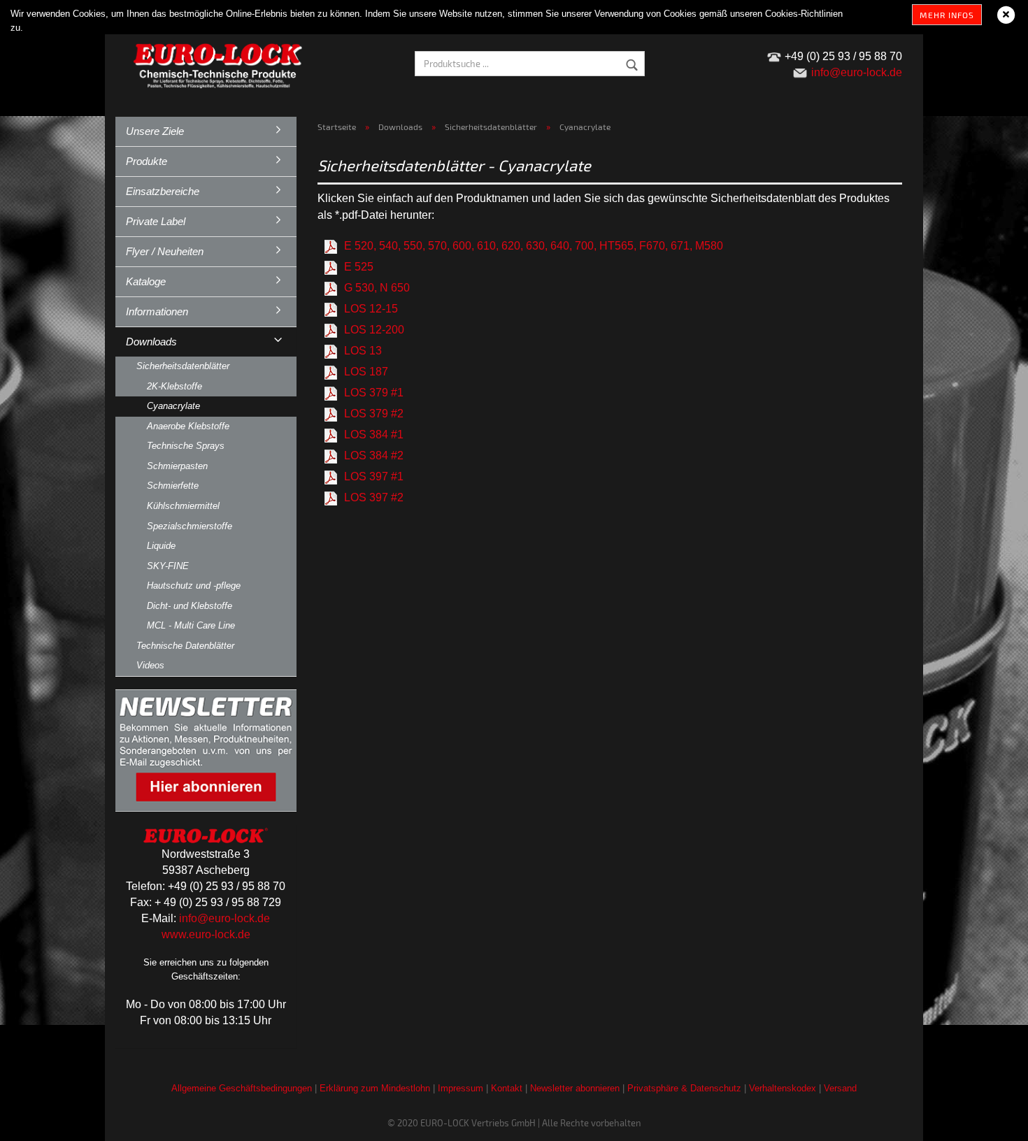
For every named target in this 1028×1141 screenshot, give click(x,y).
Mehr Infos (947, 15)
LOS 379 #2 (374, 413)
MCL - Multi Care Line (191, 625)
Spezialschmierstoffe (189, 526)
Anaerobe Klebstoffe (188, 426)
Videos (150, 665)
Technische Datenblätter (185, 645)
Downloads (151, 341)
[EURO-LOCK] (220, 63)
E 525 (358, 267)
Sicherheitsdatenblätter (182, 366)
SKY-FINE (168, 566)
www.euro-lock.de (206, 934)
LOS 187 (366, 372)
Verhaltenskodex (782, 1088)
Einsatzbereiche (162, 191)
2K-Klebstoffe (174, 386)
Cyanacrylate (173, 406)
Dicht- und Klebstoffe (189, 606)
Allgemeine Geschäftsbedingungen (241, 1088)
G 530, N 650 (377, 288)
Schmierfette (173, 485)
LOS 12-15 (371, 309)
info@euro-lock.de (224, 918)
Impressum (460, 1088)
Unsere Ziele (155, 131)
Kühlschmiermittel (183, 506)
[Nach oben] (990, 1120)
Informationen (157, 311)
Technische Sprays (185, 445)
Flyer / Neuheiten (165, 251)
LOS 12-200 (374, 330)
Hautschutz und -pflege (194, 585)
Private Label (155, 221)
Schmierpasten (177, 466)
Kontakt (506, 1088)
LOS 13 (363, 351)
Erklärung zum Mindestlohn (375, 1088)
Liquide (161, 545)
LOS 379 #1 (374, 393)
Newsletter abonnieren (575, 1088)
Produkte (146, 161)
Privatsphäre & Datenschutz (684, 1088)
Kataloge (146, 281)
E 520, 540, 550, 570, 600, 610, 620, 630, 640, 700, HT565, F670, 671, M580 (533, 246)
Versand (840, 1088)
